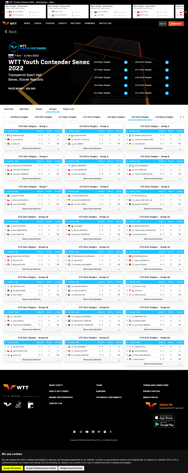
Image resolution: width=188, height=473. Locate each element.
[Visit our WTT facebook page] (74, 431)
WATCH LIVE (105, 23)
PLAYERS (50, 23)
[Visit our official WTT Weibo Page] (99, 431)
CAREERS (100, 391)
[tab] (9, 109)
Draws (39, 109)
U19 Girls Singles (43, 117)
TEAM (99, 385)
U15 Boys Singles (116, 117)
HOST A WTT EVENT (59, 391)
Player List (68, 109)
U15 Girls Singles (140, 117)
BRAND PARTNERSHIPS (61, 397)
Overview (8, 109)
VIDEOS (37, 23)
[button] (33, 148)
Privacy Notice (151, 391)
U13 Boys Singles (164, 117)
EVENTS (63, 23)
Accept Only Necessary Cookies (41, 468)
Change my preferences (71, 468)
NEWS (27, 23)
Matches (24, 109)
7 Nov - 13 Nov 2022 (26, 55)
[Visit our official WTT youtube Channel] (87, 431)
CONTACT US (55, 403)
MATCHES (76, 23)
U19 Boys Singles (19, 117)
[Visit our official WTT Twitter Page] (111, 431)
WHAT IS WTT (56, 385)
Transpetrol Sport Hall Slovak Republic (25, 77)
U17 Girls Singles (91, 117)
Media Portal (150, 397)
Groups (53, 109)
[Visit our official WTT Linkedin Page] (93, 431)
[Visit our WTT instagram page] (81, 431)
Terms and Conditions (155, 385)
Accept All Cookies (12, 468)
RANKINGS (90, 23)
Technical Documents (109, 397)
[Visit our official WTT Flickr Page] (105, 431)
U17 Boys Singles (68, 117)
